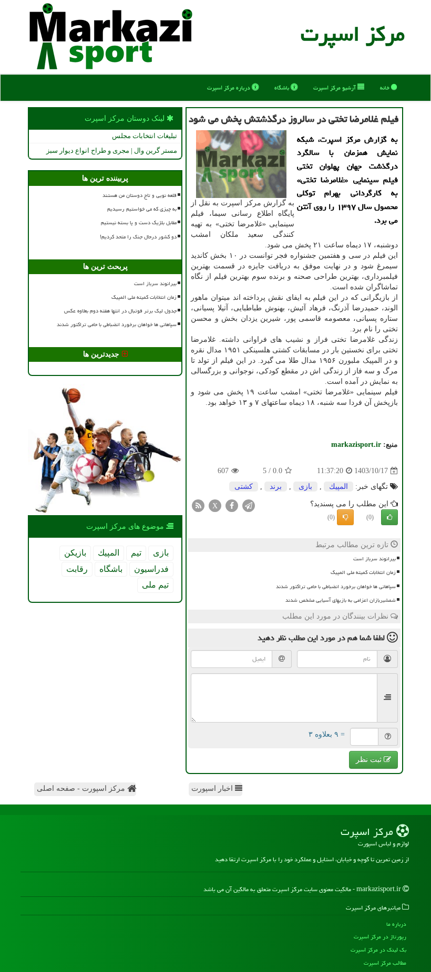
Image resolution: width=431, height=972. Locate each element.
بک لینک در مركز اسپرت (378, 949)
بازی (305, 486)
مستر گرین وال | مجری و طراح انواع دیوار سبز (111, 150)
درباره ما (396, 923)
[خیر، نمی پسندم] (345, 517)
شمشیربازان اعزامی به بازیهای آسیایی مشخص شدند (340, 600)
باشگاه (282, 87)
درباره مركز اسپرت (229, 87)
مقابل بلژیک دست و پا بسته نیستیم (139, 222)
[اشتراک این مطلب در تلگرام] (248, 505)
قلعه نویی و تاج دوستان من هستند (139, 195)
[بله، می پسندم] (389, 517)
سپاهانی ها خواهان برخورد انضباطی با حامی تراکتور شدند (336, 586)
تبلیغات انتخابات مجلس (144, 136)
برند (276, 486)
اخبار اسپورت (213, 788)
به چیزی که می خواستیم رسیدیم (142, 209)
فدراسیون (151, 569)
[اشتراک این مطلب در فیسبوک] (231, 505)
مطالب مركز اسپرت (385, 962)
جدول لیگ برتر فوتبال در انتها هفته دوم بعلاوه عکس (120, 311)
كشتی (243, 486)
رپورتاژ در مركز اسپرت (380, 936)
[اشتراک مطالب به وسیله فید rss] (198, 505)
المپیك (338, 486)
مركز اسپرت (353, 34)
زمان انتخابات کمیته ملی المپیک (363, 572)
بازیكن (75, 552)
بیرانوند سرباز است (374, 558)
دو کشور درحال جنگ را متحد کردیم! (138, 237)
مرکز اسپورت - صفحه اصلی (82, 788)
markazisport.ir (356, 444)
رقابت (77, 569)
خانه (385, 87)
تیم (136, 552)
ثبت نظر (370, 760)
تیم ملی (155, 584)
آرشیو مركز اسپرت (335, 87)
